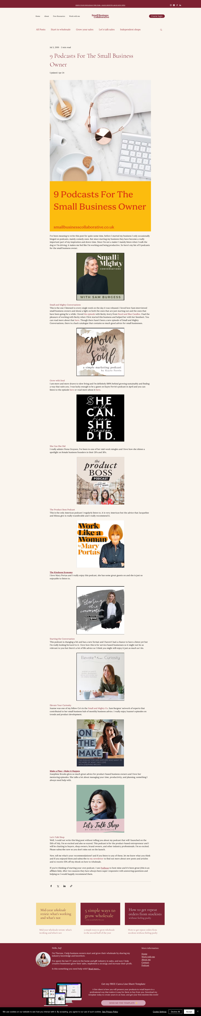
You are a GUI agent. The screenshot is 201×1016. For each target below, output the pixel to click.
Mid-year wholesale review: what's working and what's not (55, 931)
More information (150, 948)
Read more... (94, 968)
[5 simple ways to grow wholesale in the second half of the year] (100, 914)
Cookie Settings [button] (159, 1011)
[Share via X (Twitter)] (57, 886)
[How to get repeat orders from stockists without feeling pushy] (145, 914)
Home (144, 954)
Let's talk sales (107, 29)
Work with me (148, 956)
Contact (145, 962)
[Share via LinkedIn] (64, 886)
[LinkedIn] (180, 5)
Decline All (175, 1011)
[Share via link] (71, 886)
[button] (161, 30)
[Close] (197, 1011)
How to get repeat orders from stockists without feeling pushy (143, 931)
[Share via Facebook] (51, 886)
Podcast (145, 965)
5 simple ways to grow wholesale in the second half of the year (99, 931)
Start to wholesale (61, 29)
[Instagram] (171, 5)
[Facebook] (177, 5)
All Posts (40, 29)
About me (146, 959)
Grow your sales (84, 29)
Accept (189, 1011)
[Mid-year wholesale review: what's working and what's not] (56, 914)
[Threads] (174, 5)
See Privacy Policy (110, 1011)
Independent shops (130, 29)
